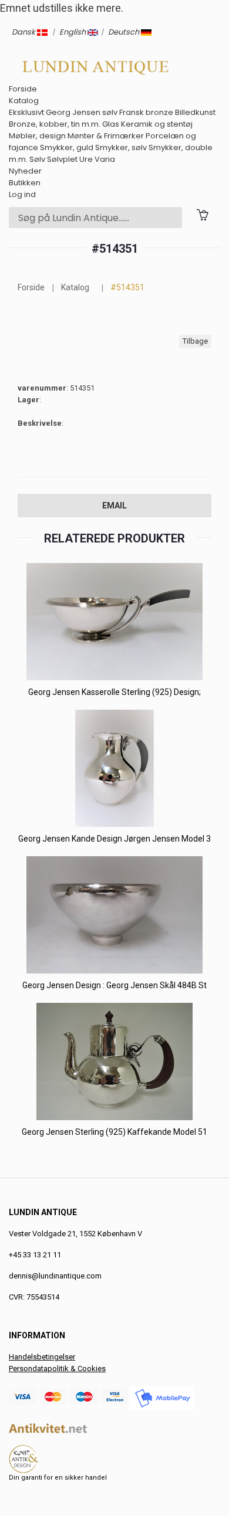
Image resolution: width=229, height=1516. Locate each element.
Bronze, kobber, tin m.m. (54, 124)
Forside (23, 88)
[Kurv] (202, 214)
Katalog (24, 100)
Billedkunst (195, 112)
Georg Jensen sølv (81, 112)
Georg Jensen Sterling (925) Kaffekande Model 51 (114, 1132)
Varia (105, 159)
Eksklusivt (26, 112)
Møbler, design (37, 135)
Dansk (24, 32)
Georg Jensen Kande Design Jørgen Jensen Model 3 (114, 838)
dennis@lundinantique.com (55, 1275)
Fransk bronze (146, 112)
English (73, 32)
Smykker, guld (66, 147)
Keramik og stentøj (157, 124)
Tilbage (195, 341)
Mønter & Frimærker (106, 135)
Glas (110, 124)
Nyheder (25, 171)
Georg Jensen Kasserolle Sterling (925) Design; (114, 692)
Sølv (37, 159)
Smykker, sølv (121, 147)
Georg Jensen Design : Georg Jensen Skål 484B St (114, 985)
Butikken (25, 182)
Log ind (22, 194)
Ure (86, 159)
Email (114, 505)
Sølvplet (62, 159)
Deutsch (124, 32)
